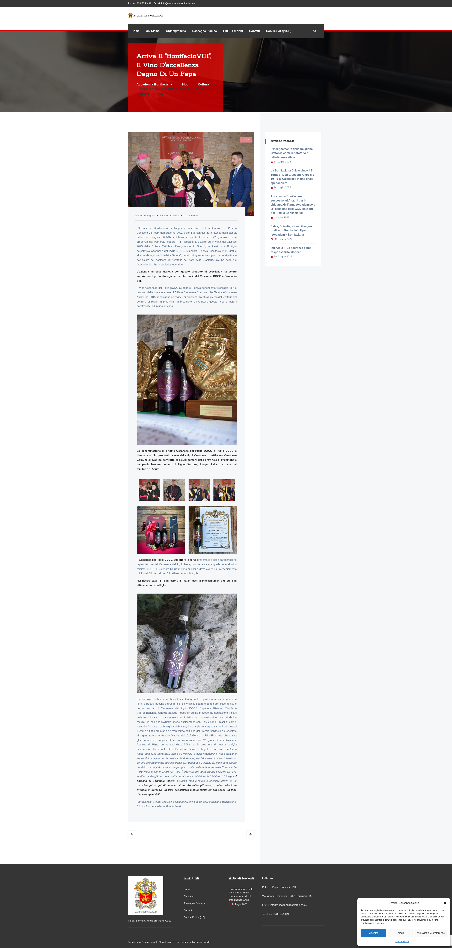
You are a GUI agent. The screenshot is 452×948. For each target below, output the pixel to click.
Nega (401, 932)
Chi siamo (189, 896)
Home (135, 30)
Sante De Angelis (145, 215)
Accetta (373, 932)
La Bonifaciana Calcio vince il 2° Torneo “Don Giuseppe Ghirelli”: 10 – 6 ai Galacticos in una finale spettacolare (292, 177)
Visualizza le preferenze (431, 932)
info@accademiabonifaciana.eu (178, 3)
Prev (132, 834)
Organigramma (176, 30)
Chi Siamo (153, 30)
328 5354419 (144, 3)
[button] (445, 903)
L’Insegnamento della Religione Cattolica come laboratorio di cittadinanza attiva (292, 153)
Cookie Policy (402, 941)
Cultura (245, 139)
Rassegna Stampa (204, 30)
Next (250, 834)
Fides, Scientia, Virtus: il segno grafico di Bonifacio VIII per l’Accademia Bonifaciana (291, 230)
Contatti (254, 30)
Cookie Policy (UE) (278, 30)
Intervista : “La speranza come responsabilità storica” (291, 250)
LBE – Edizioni (233, 30)
